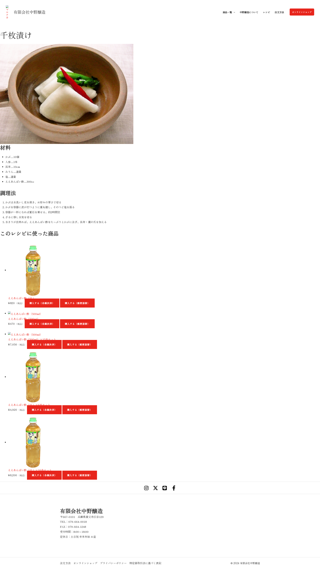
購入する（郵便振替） (77, 303)
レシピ (266, 12)
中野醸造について (249, 12)
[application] (233, 12)
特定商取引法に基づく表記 (145, 563)
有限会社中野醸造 (30, 12)
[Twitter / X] (155, 488)
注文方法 (279, 12)
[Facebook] (173, 488)
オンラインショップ (85, 563)
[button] (302, 12)
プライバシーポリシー (113, 563)
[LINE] (164, 488)
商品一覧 (227, 12)
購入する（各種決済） (42, 303)
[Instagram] (146, 488)
